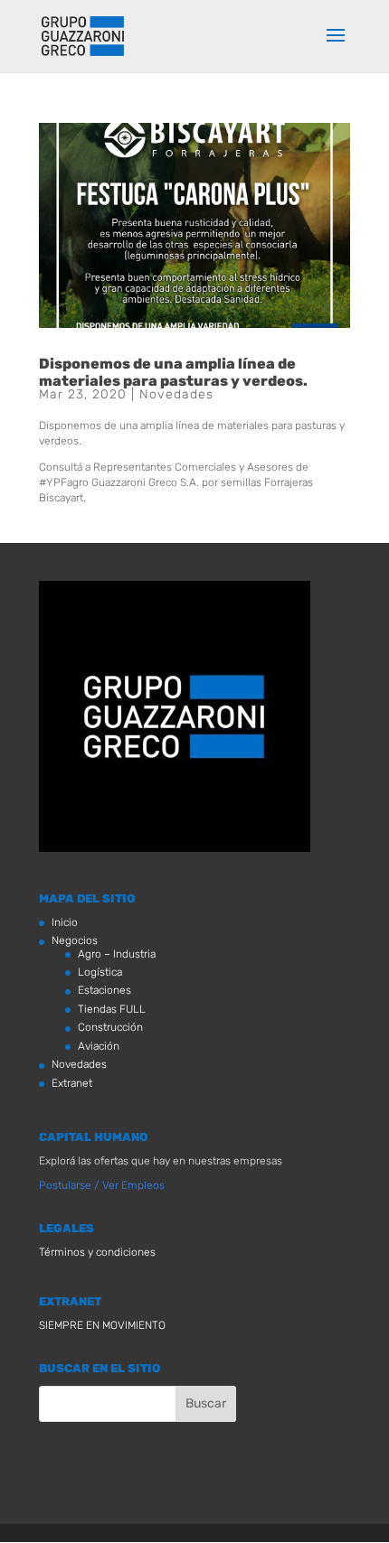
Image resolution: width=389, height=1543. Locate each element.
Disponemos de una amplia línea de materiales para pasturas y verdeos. (173, 372)
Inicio (65, 922)
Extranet (72, 1083)
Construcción (110, 1027)
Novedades (176, 394)
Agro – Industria (117, 954)
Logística (100, 972)
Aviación (98, 1046)
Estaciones (104, 990)
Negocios (75, 940)
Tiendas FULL (112, 1009)
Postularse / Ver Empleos (102, 1185)
